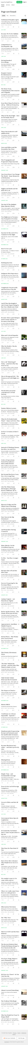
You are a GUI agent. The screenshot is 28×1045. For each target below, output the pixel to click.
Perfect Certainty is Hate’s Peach (9, 432)
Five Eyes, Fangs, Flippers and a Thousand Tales (9, 959)
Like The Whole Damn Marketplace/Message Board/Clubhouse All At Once (8, 488)
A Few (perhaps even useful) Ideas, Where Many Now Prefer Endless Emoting (10, 478)
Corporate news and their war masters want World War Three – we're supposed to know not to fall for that (10, 669)
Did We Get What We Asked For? (9, 656)
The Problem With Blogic (9, 1001)
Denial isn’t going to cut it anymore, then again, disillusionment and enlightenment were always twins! (10, 382)
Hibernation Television (8, 907)
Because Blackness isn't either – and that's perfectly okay (10, 747)
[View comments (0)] (8, 27)
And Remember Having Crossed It (8, 530)
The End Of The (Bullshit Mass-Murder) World (8, 205)
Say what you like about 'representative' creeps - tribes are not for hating (10, 778)
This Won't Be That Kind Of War (9, 849)
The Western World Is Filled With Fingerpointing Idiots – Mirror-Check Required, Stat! (9, 136)
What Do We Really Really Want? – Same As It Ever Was (10, 420)
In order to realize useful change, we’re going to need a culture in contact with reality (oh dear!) (9, 368)
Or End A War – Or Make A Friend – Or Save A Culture (10, 251)
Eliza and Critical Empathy (9, 335)
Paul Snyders (8, 24)
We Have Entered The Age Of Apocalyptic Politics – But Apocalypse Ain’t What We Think (9, 64)
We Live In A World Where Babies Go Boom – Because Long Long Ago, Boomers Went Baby (9, 410)
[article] (14, 23)
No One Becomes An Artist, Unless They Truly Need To (10, 396)
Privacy (15, 1033)
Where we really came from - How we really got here (10, 892)
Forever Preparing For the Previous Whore (9, 584)
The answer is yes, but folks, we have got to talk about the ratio (9, 867)
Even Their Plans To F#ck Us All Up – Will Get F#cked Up (10, 104)
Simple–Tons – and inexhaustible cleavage (8, 775)
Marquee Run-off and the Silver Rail (9, 571)
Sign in (25, 2)
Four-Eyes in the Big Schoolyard (7, 518)
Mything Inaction (6, 263)
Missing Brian (5, 760)
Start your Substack (10, 1038)
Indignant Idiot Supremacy (9, 273)
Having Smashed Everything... (6, 61)
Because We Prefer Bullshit (9, 34)
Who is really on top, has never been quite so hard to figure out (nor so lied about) (9, 466)
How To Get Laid (6, 249)
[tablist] (8, 15)
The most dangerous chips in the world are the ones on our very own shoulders (10, 49)
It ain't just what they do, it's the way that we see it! (9, 603)
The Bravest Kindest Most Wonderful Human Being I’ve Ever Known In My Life (10, 946)
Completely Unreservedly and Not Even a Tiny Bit (9, 288)
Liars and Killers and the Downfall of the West (9, 148)
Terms (18, 1033)
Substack (6, 1042)
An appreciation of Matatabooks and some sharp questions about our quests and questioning (9, 895)
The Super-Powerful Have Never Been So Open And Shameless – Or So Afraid (10, 107)
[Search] (25, 15)
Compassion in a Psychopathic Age (6, 45)
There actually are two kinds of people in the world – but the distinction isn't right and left (9, 693)
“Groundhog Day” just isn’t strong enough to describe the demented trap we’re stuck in (10, 22)
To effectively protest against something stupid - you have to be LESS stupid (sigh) (10, 521)
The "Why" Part (6, 917)
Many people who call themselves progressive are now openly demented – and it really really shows (10, 292)
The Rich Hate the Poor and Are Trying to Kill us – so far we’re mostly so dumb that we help (9, 151)
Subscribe (19, 2)
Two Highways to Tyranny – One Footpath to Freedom (10, 218)
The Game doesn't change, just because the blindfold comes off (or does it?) (10, 616)
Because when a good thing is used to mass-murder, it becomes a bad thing (10, 319)
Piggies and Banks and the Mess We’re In (9, 189)
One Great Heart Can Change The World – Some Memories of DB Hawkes (10, 176)
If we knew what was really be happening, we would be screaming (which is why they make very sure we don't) (10, 309)
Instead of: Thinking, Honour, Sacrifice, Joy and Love (10, 448)
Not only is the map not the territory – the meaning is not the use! (9, 751)
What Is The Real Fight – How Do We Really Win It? (10, 116)
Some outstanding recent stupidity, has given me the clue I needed (10, 1003)
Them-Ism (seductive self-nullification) (9, 132)
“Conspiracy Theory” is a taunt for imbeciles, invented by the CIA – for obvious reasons (10, 193)
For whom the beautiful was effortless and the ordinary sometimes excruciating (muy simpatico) (8, 762)
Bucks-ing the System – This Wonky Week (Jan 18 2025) (10, 612)
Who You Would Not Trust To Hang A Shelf (10, 1016)
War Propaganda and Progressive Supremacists (9, 161)
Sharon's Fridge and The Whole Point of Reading (8, 505)
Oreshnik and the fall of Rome (9, 706)
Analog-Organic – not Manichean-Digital (8, 600)
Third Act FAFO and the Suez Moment (10, 932)
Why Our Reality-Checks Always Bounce (9, 347)
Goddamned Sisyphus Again (10, 20)
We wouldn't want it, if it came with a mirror (9, 879)
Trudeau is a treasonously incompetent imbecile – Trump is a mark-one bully (10, 628)
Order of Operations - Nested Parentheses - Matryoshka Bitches (8, 461)
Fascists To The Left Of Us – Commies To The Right (10, 233)
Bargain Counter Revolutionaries (6, 74)
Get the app (21, 1038)
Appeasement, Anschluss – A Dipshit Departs (10, 625)
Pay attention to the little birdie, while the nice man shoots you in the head (9, 36)
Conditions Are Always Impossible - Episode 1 (8, 714)
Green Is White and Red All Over (9, 803)
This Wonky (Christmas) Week (8, 653)
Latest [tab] (3, 15)
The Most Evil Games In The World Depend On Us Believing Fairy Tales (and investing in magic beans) (10, 265)
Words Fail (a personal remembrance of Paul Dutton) (8, 392)
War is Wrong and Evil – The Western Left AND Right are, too (10, 378)
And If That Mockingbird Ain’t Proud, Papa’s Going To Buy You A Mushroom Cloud (10, 305)
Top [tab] (7, 15)
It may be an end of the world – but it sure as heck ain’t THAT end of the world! (10, 718)
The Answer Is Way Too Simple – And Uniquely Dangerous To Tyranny (9, 120)
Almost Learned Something (9, 990)
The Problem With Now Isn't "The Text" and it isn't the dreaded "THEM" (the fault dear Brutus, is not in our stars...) (9, 920)
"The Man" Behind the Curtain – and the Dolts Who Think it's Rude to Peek (10, 665)
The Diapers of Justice (8, 690)
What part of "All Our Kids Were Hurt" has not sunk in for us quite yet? (9, 909)
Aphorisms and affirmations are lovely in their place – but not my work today (9, 882)
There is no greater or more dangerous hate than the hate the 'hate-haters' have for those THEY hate (9, 822)
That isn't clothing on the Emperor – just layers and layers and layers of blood (10, 936)
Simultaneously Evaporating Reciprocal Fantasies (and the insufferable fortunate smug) (10, 733)
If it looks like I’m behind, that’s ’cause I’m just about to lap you (10, 832)
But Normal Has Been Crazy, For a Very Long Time (10, 475)
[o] (24, 715)
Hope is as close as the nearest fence (9, 992)
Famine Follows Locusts (8, 408)
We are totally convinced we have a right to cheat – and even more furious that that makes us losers (10, 451)
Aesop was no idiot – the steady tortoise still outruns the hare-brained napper (9, 836)
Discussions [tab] (12, 15)
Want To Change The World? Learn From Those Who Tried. (10, 77)
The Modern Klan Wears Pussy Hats (10, 163)
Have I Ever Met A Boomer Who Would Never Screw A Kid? (9, 862)
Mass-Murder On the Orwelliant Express (7, 546)
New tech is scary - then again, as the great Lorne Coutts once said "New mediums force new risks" (9, 682)
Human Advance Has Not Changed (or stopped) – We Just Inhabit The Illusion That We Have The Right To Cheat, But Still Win (10, 562)
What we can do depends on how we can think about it (9, 338)
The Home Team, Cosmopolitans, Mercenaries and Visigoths (10, 90)
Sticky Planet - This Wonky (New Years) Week (9, 637)
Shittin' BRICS (5, 704)
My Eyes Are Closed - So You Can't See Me (10, 975)
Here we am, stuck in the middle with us (9, 237)
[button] (2, 5)
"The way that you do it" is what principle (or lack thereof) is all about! (9, 493)
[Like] (2, 592)
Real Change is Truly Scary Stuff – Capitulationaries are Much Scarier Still (10, 423)
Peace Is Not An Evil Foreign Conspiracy (10, 787)
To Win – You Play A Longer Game (9, 559)
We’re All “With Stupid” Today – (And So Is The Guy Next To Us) (9, 363)
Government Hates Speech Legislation (9, 819)
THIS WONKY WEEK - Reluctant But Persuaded (9, 679)
